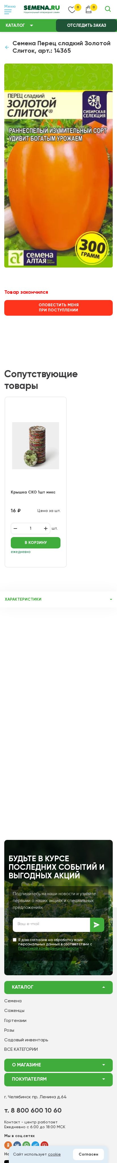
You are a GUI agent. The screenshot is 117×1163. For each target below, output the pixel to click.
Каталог (15, 25)
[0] (72, 9)
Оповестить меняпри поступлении (59, 307)
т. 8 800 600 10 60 (33, 1110)
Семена (13, 1001)
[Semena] (42, 9)
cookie (54, 1154)
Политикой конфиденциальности (48, 948)
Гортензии (15, 1021)
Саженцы (14, 1011)
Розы (9, 1030)
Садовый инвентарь (26, 1040)
